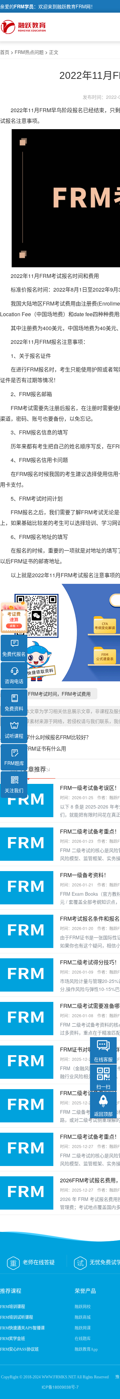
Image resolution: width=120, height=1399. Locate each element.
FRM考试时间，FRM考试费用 (59, 693)
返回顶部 (103, 1113)
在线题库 (83, 1338)
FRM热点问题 (29, 52)
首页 (4, 52)
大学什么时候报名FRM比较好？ (55, 737)
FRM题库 (14, 763)
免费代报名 (14, 653)
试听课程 (14, 735)
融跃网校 (83, 1306)
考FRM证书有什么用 (43, 748)
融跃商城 (83, 1317)
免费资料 (14, 708)
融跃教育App (86, 1349)
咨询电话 (14, 681)
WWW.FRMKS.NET (59, 1377)
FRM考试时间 (35, 498)
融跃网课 (83, 1328)
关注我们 (14, 790)
